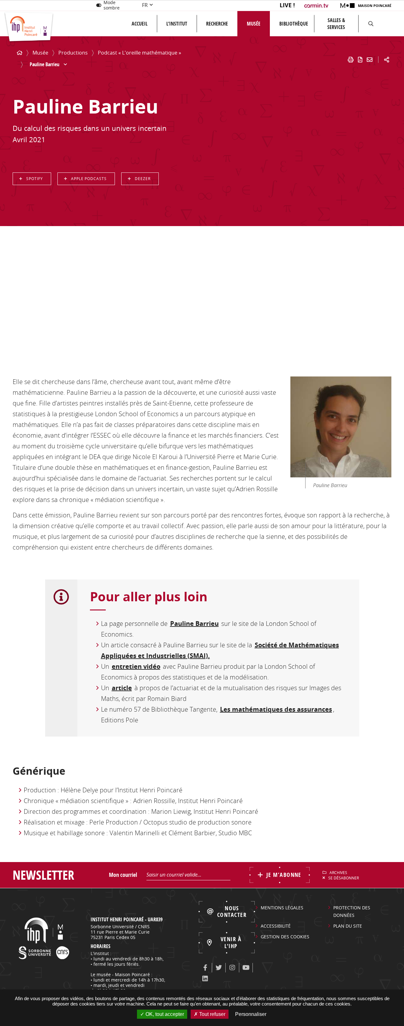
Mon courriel (123, 875)
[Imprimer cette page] (350, 60)
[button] (370, 23)
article (122, 688)
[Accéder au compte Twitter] (218, 967)
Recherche (217, 23)
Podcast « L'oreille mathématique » (139, 52)
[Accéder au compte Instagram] (232, 967)
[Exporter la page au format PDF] (360, 60)
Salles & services (336, 24)
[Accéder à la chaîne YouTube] (246, 967)
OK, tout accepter (164, 1014)
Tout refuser (211, 1014)
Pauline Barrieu (194, 623)
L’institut (176, 23)
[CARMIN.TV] (317, 5)
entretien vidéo (136, 666)
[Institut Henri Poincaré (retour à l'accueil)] (29, 27)
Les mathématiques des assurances (276, 709)
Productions (73, 52)
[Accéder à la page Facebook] (205, 967)
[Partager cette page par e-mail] (369, 60)
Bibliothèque (293, 23)
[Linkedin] (205, 978)
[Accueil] (19, 53)
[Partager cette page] (386, 60)
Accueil (139, 23)
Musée (253, 23)
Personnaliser (250, 1014)
